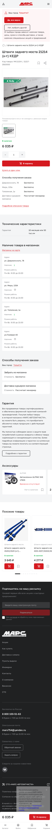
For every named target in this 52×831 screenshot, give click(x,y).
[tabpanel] (16, 543)
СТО (4, 692)
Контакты (6, 673)
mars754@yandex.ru (14, 730)
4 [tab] (25, 573)
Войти (18, 828)
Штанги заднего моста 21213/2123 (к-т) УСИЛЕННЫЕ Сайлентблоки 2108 (14, 550)
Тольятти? (23, 13)
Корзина (46, 828)
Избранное (32, 828)
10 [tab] (36, 573)
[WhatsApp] (44, 66)
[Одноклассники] (39, 66)
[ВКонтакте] (35, 66)
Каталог (5, 828)
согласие (13, 617)
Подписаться (26, 612)
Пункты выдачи (9, 661)
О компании (7, 680)
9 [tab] (34, 573)
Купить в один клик (11, 170)
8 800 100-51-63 (11, 713)
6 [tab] (29, 573)
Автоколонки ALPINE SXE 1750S (31, 478)
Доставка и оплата (10, 655)
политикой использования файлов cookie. (30, 808)
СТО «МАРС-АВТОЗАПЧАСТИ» (20, 784)
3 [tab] (23, 573)
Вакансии (6, 686)
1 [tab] (17, 573)
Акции (5, 642)
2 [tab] (21, 573)
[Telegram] (31, 66)
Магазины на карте (11, 250)
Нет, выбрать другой (17, 27)
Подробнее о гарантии (16, 453)
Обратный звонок (12, 747)
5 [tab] (27, 573)
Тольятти (17, 365)
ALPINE (23, 473)
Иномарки (7, 667)
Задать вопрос (11, 755)
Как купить (7, 648)
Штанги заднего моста (13, 544)
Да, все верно (13, 20)
